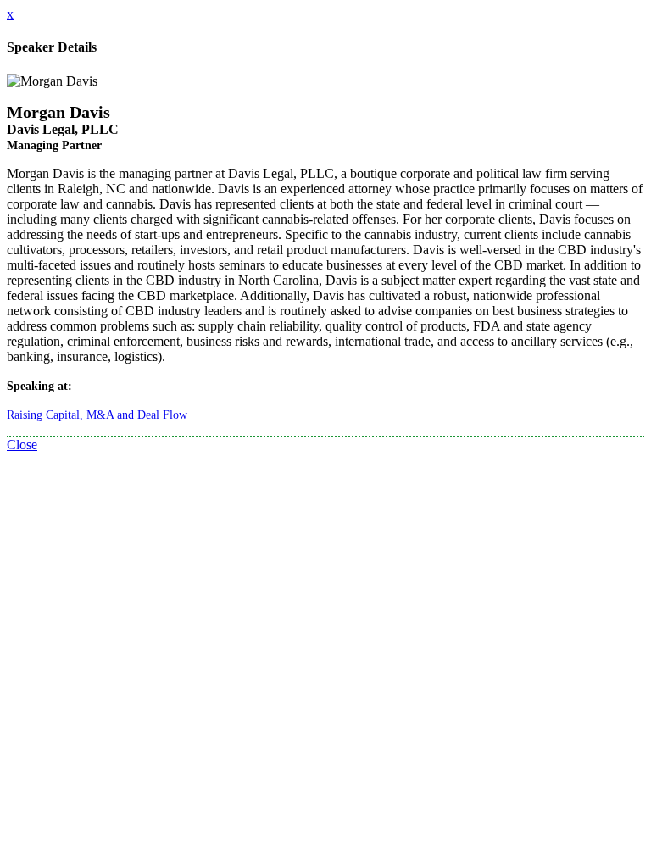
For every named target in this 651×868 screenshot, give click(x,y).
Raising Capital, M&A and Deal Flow (97, 415)
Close (22, 444)
